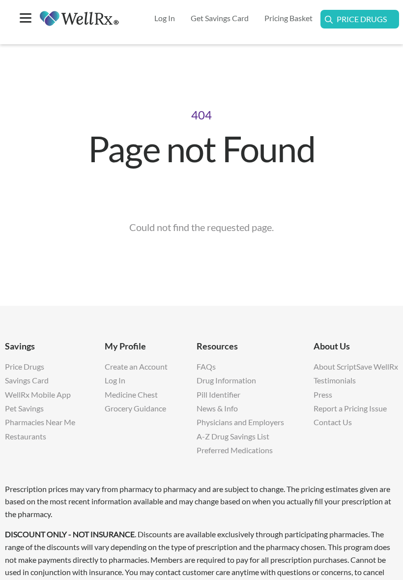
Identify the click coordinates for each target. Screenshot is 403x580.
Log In (115, 380)
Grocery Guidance (135, 408)
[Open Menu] (25, 18)
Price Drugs (362, 19)
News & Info (217, 408)
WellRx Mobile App (38, 394)
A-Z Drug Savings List (233, 436)
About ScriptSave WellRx (356, 366)
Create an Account (136, 366)
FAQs (206, 366)
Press (323, 394)
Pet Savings (24, 408)
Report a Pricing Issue (350, 408)
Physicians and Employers (240, 422)
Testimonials (335, 380)
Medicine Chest (131, 394)
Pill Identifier (218, 394)
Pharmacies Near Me (40, 422)
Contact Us (333, 422)
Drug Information (226, 380)
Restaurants (25, 436)
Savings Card (27, 380)
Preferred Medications (235, 450)
